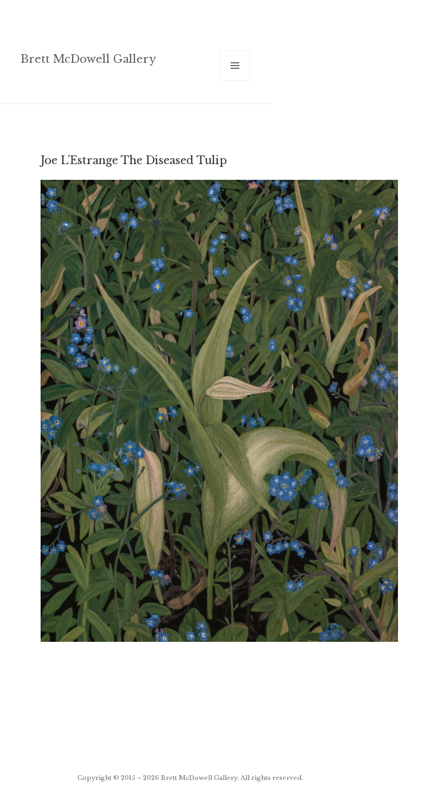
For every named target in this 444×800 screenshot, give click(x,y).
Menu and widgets (235, 80)
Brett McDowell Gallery (88, 59)
